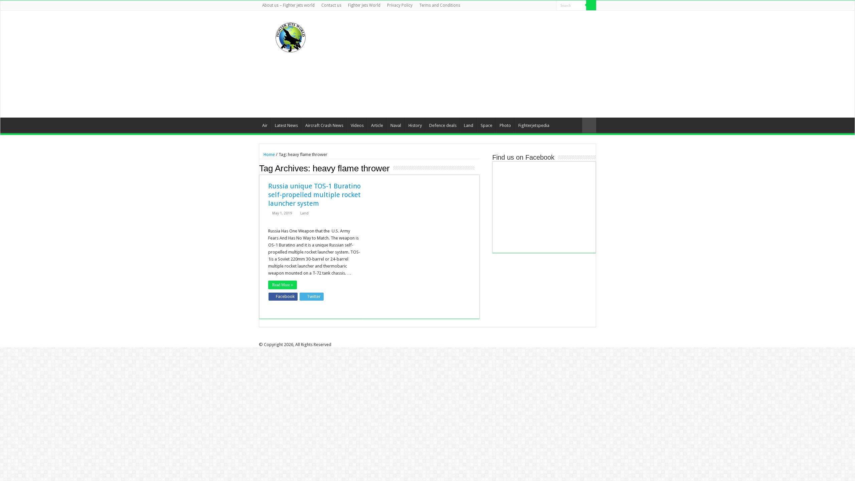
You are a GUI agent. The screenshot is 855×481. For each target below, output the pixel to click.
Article (377, 125)
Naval (395, 125)
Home (269, 154)
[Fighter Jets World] (290, 36)
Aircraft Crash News (324, 125)
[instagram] (551, 6)
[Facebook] (525, 6)
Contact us (331, 5)
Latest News (286, 125)
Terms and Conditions (439, 5)
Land (468, 125)
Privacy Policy (399, 5)
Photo (505, 125)
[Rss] (519, 6)
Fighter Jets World (364, 5)
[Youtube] (544, 6)
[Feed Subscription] (478, 168)
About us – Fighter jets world (288, 5)
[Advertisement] (469, 64)
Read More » (282, 285)
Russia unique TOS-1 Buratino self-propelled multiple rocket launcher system (314, 194)
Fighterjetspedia (533, 125)
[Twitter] (532, 6)
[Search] (591, 5)
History (415, 125)
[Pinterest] (538, 6)
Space (486, 125)
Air (265, 125)
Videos (357, 125)
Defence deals (443, 125)
